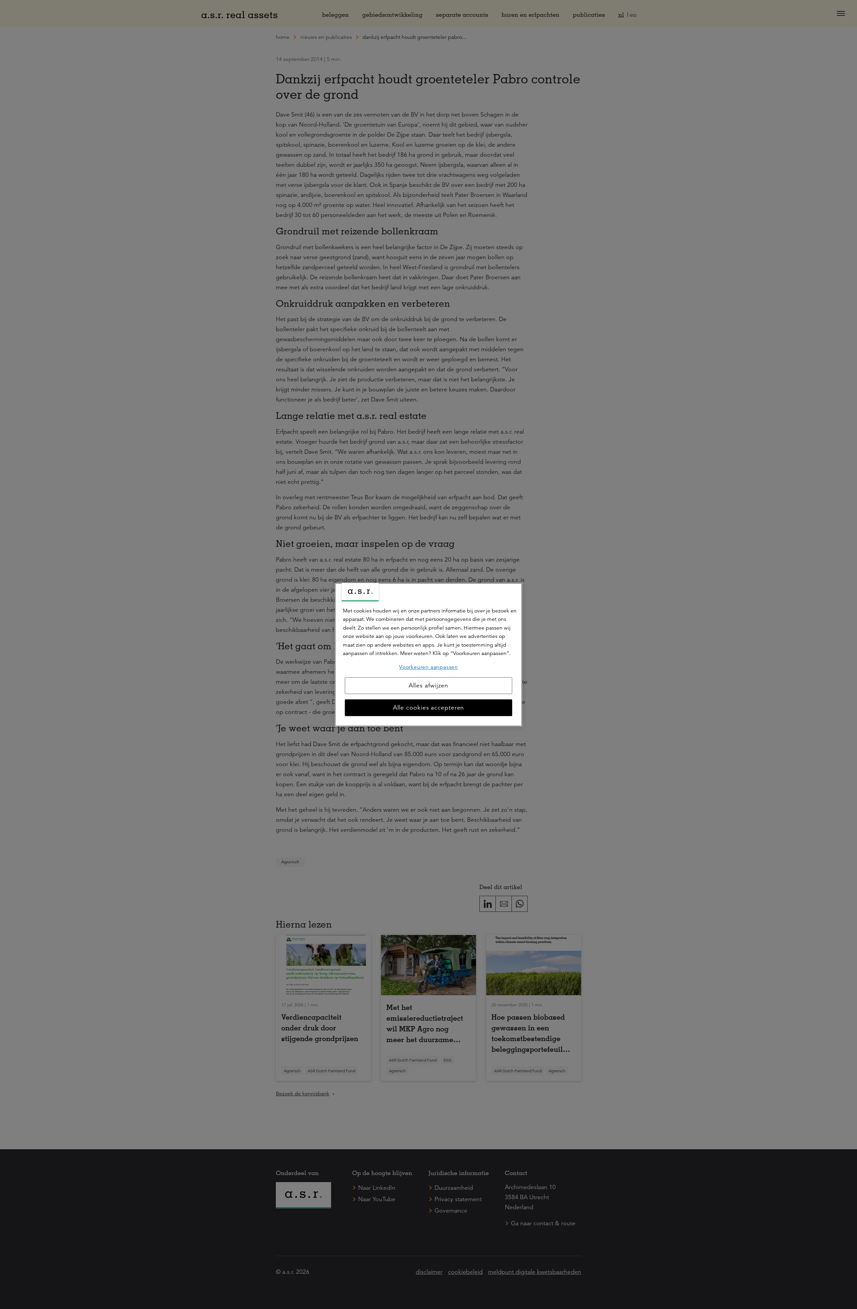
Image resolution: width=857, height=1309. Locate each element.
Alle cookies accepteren (428, 707)
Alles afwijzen (429, 685)
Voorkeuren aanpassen (428, 667)
